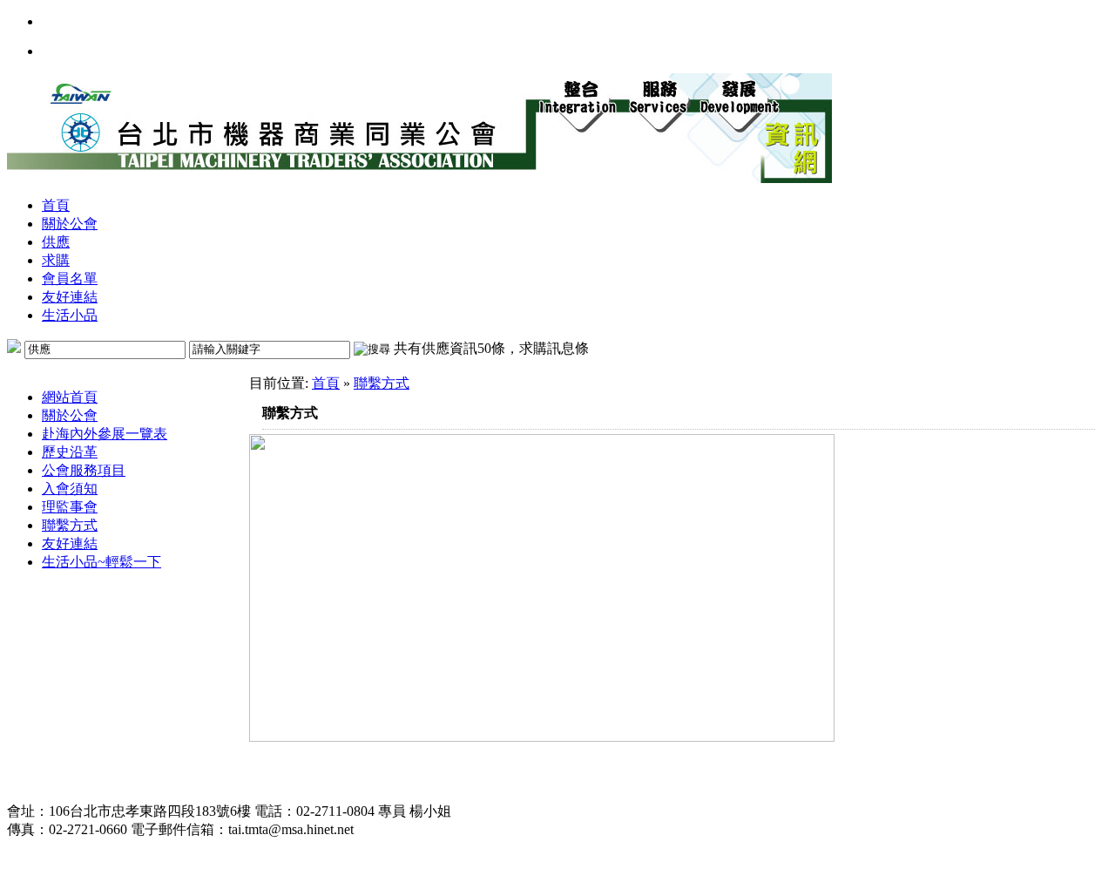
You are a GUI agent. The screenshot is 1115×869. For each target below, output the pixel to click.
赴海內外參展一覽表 (104, 433)
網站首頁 (70, 397)
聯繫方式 (70, 525)
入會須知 (70, 488)
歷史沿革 (70, 452)
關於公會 (70, 223)
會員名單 (70, 278)
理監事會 (70, 506)
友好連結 (70, 296)
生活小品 (70, 315)
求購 (56, 260)
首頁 (56, 205)
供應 (56, 241)
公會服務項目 (83, 470)
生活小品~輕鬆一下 (101, 561)
